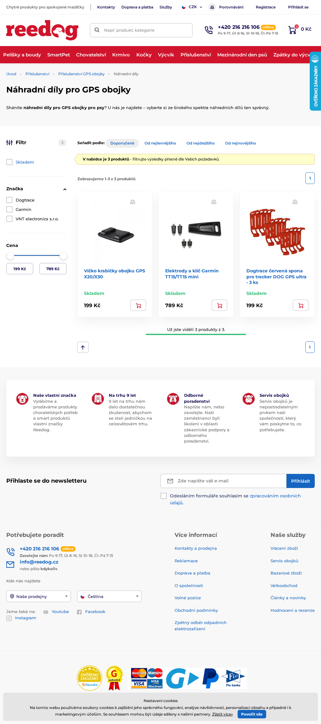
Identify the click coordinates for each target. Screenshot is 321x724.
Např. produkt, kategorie (129, 30)
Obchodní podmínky (196, 610)
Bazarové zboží (286, 572)
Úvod (11, 73)
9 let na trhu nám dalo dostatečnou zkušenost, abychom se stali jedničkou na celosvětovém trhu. (130, 413)
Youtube (60, 611)
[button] (132, 201)
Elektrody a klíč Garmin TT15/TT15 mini (192, 273)
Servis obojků (284, 560)
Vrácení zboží (284, 548)
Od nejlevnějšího (160, 143)
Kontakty (106, 7)
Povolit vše (252, 714)
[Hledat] (97, 30)
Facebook (95, 611)
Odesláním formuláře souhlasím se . (235, 499)
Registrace (266, 7)
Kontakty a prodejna (196, 548)
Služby (166, 7)
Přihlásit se (298, 7)
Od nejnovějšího (240, 143)
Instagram (25, 617)
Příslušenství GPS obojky (81, 73)
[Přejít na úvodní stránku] (42, 30)
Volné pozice (188, 597)
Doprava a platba (137, 7)
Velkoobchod (284, 585)
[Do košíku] (138, 305)
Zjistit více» (222, 714)
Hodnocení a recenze (293, 610)
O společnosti (189, 585)
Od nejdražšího (201, 143)
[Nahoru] (82, 347)
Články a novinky (288, 597)
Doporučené (122, 143)
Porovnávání (231, 7)
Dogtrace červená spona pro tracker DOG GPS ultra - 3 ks (276, 276)
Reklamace (186, 560)
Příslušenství (37, 73)
